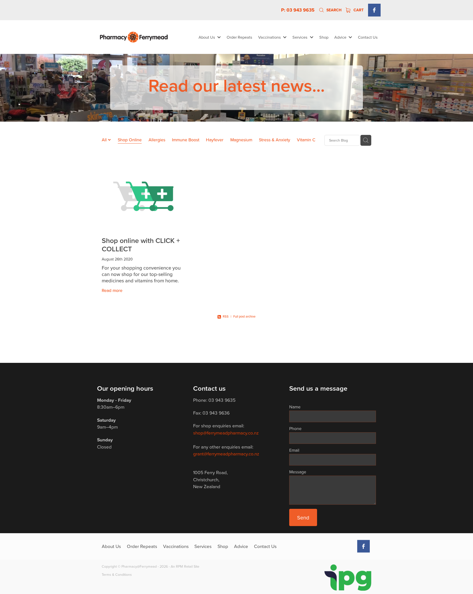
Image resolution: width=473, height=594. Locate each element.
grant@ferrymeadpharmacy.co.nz (226, 453)
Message (297, 472)
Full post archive (244, 316)
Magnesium (241, 140)
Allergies (157, 140)
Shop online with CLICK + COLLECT (141, 244)
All (105, 140)
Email (294, 450)
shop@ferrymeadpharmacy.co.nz (226, 432)
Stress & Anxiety (274, 140)
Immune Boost (185, 140)
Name (295, 407)
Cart (358, 10)
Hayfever (214, 140)
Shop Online (130, 140)
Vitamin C (306, 140)
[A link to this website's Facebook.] (374, 10)
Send (303, 517)
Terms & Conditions (117, 574)
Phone (295, 428)
